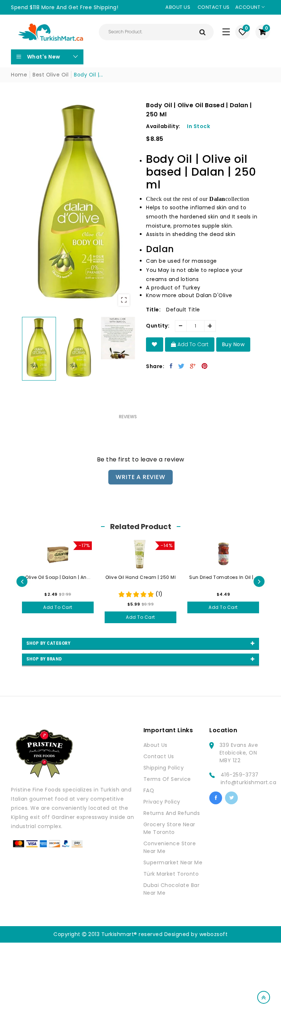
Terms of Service (167, 779)
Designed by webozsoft (196, 934)
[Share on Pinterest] (205, 366)
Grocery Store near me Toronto (169, 828)
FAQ (148, 790)
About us (177, 7)
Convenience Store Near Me (169, 847)
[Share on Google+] (193, 366)
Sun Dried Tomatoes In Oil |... (140, 577)
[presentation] (21, 581)
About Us (155, 745)
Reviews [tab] (128, 416)
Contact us (214, 7)
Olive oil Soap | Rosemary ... (223, 577)
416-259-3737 (240, 774)
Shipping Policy (163, 767)
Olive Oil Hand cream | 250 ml (58, 577)
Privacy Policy (161, 801)
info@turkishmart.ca (249, 782)
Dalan (217, 199)
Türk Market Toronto (171, 873)
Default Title (183, 309)
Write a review (140, 477)
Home (19, 74)
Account (248, 7)
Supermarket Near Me (173, 862)
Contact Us (158, 756)
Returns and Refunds (171, 813)
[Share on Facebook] (171, 366)
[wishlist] (154, 344)
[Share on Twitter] (181, 366)
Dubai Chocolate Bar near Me (171, 889)
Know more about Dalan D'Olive (189, 295)
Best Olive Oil (50, 74)
